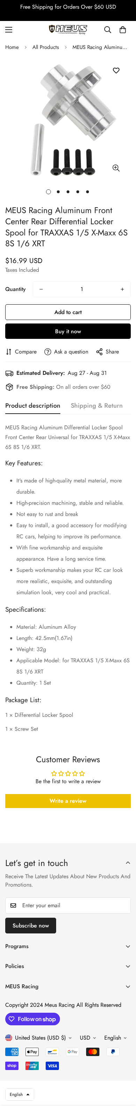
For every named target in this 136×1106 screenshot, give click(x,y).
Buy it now (68, 331)
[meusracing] (68, 29)
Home (12, 47)
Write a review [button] (68, 801)
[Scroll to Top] (123, 1069)
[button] (123, 30)
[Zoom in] (116, 168)
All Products (45, 47)
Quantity (15, 289)
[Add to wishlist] (116, 71)
